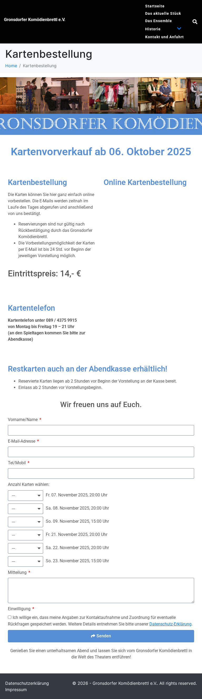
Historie (153, 29)
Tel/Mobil (17, 462)
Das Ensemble (158, 21)
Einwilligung (20, 608)
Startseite (155, 6)
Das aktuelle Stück (163, 13)
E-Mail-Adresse (22, 441)
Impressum (16, 689)
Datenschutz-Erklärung (170, 624)
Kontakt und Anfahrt (164, 37)
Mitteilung (18, 572)
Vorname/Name (23, 419)
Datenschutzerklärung (27, 683)
